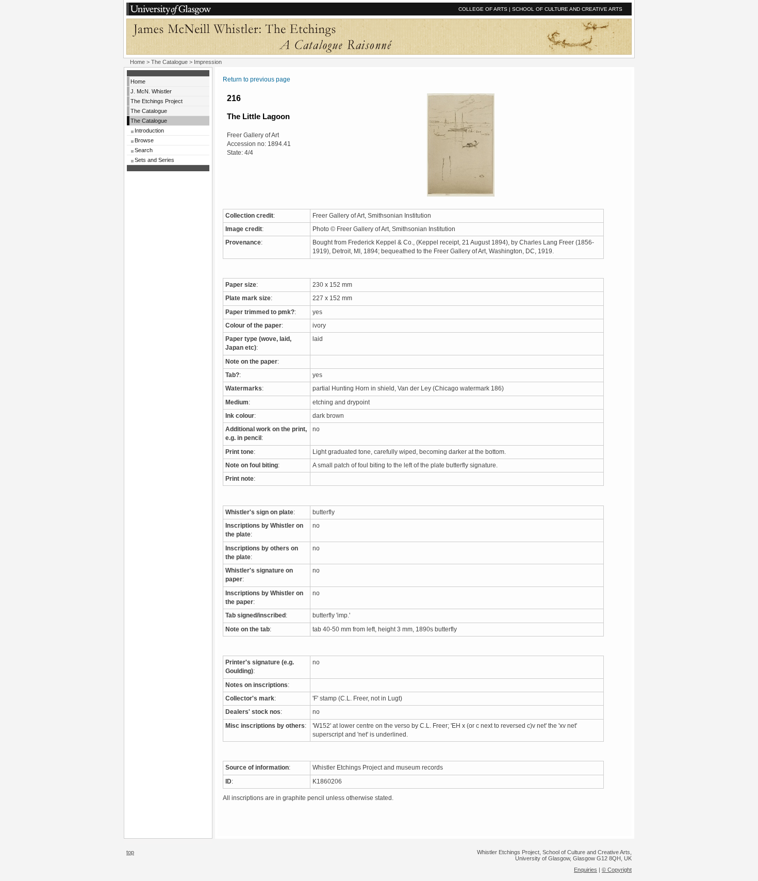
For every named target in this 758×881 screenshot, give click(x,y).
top (130, 852)
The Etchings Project (156, 101)
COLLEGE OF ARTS (482, 9)
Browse (144, 140)
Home (137, 62)
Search (144, 150)
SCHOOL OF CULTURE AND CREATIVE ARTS (567, 9)
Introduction (149, 130)
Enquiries (585, 870)
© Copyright (617, 870)
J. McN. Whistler (151, 91)
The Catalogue (169, 62)
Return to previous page (256, 79)
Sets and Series (154, 160)
